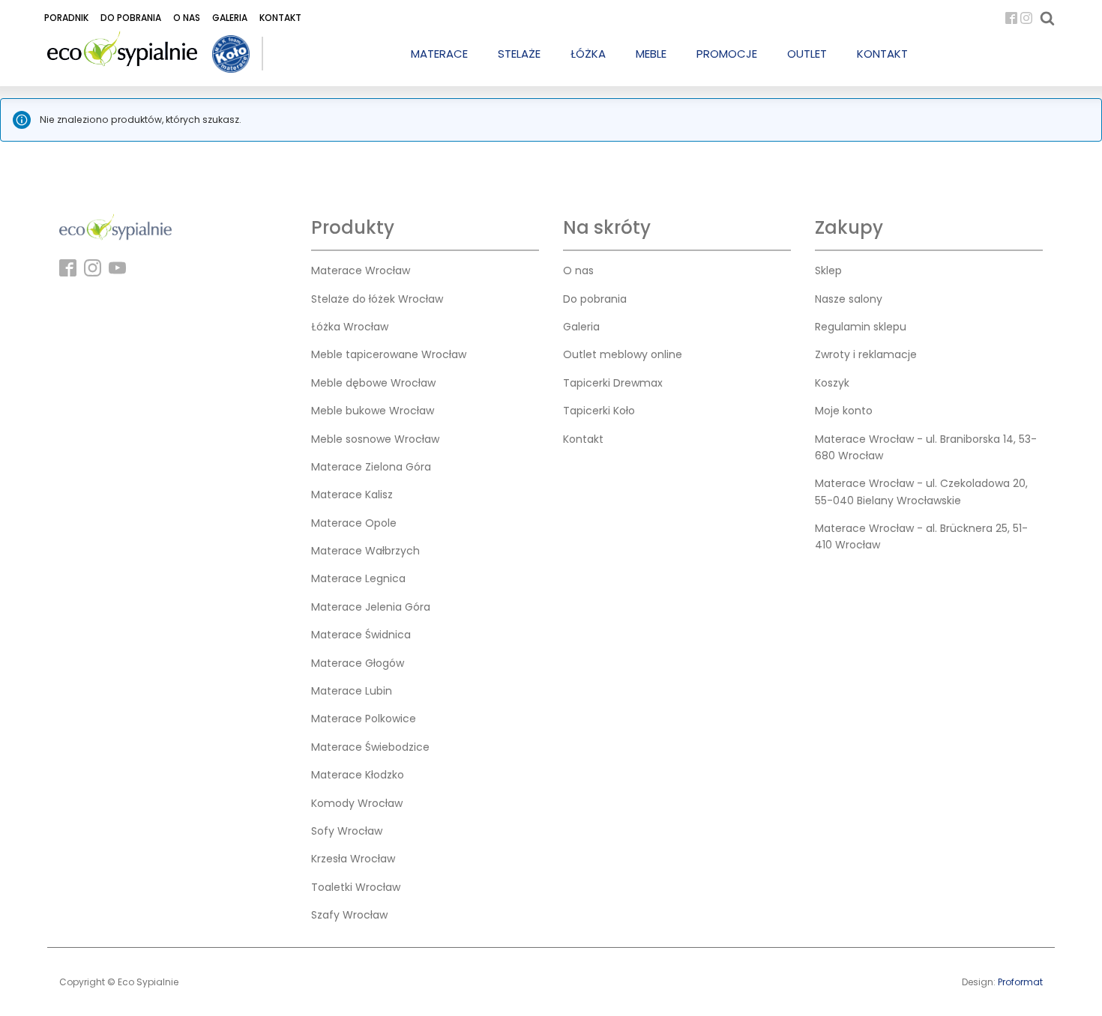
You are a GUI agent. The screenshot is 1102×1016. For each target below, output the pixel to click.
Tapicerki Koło (599, 410)
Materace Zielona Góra (371, 466)
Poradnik (66, 17)
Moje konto (844, 410)
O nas (186, 17)
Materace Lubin (351, 690)
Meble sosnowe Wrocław (375, 439)
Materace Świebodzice (370, 747)
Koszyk (832, 382)
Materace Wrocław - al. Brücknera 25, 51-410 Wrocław (921, 536)
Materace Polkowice (363, 718)
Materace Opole (354, 522)
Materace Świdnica (361, 634)
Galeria (229, 17)
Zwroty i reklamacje (866, 354)
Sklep (828, 270)
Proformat (1020, 982)
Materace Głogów (357, 663)
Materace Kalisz (352, 494)
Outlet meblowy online (622, 354)
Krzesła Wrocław (353, 858)
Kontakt (280, 17)
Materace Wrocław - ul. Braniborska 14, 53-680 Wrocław (926, 447)
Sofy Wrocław (346, 830)
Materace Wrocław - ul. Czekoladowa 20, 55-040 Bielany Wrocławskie (921, 491)
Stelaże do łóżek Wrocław (377, 298)
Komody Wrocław (357, 803)
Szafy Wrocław (349, 914)
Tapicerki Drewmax (613, 382)
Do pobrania (130, 17)
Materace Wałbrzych (365, 550)
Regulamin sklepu (860, 326)
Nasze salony (848, 298)
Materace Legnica (358, 578)
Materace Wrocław (360, 270)
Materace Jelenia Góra (370, 606)
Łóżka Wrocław (349, 326)
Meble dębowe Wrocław (373, 382)
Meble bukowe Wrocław (372, 410)
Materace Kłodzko (357, 774)
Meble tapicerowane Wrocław (388, 354)
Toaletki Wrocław (355, 887)
